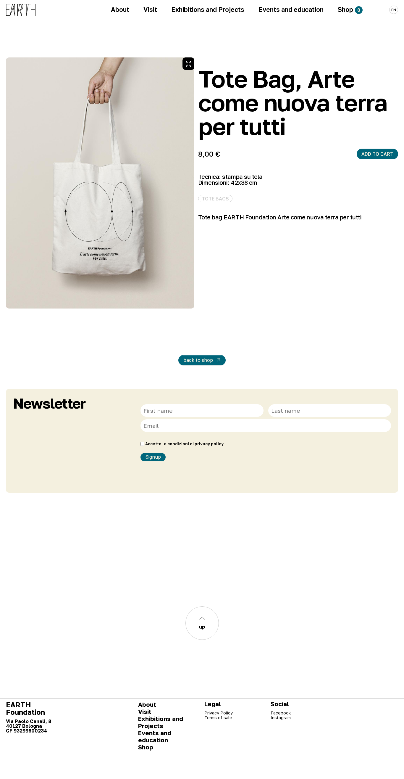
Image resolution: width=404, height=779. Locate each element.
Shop (145, 747)
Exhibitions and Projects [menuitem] (207, 9)
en (393, 9)
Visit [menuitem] (150, 9)
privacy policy (209, 443)
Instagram (281, 717)
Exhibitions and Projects (160, 722)
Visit (144, 711)
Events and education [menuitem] (291, 9)
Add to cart (377, 154)
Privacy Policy (218, 712)
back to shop (198, 360)
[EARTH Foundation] (20, 9)
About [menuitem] (120, 9)
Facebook (281, 712)
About (147, 704)
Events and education (154, 736)
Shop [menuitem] (349, 9)
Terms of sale (218, 717)
